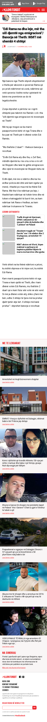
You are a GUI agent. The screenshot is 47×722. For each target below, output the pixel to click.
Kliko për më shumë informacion (14, 668)
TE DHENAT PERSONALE (10, 687)
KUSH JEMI (6, 681)
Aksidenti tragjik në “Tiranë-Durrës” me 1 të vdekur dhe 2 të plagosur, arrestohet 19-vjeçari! (30, 235)
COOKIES (5, 690)
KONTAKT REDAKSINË (9, 684)
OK (34, 708)
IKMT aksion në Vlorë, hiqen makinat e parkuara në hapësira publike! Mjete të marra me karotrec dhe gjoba (30, 248)
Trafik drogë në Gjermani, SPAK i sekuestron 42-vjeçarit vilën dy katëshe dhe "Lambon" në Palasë (30, 221)
